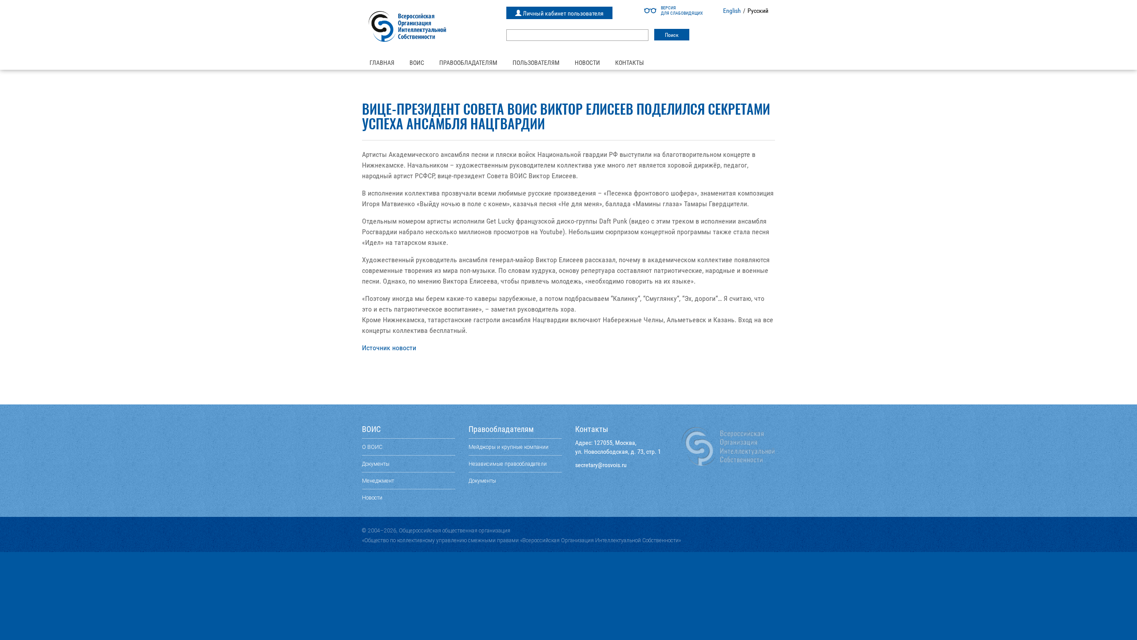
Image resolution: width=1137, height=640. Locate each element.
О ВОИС (372, 447)
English (732, 10)
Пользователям (536, 62)
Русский (757, 10)
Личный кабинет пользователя (562, 13)
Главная (382, 62)
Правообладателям (468, 62)
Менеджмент (378, 480)
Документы (376, 463)
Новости (587, 62)
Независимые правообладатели (508, 463)
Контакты (629, 62)
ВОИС (416, 62)
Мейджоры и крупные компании (509, 447)
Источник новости (389, 348)
